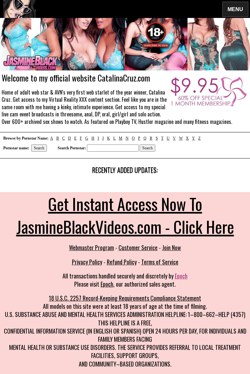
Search (39, 148)
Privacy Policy (87, 262)
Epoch (181, 276)
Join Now (171, 247)
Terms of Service (159, 262)
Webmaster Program (91, 247)
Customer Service (138, 247)
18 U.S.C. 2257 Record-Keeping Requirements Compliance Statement (125, 298)
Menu (235, 9)
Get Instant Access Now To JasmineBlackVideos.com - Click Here (125, 214)
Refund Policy (122, 262)
